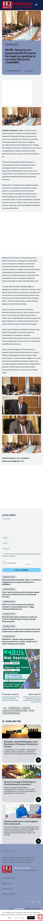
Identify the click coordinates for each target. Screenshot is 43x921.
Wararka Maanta (12, 44)
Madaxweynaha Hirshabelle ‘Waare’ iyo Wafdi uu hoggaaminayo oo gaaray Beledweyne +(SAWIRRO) (21, 582)
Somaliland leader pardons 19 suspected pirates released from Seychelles (10, 698)
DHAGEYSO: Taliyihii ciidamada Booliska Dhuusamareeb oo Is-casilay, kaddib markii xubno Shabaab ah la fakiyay (19, 641)
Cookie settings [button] (19, 918)
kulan (31, 711)
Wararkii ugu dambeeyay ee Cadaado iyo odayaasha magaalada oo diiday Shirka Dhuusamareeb (32, 699)
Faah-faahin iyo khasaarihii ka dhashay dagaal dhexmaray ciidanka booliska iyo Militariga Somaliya (20, 594)
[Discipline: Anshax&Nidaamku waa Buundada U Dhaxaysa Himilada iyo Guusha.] (21, 731)
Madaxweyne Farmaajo (11, 713)
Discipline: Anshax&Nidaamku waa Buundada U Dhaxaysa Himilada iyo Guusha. (21, 744)
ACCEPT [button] (31, 917)
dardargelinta (14, 708)
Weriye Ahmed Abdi (15, 71)
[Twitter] (38, 901)
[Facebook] (27, 901)
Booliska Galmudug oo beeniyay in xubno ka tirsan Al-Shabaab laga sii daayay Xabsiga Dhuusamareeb (19, 619)
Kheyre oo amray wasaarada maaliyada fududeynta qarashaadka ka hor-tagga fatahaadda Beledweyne (18, 606)
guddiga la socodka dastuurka (15, 711)
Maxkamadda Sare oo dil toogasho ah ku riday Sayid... (21, 822)
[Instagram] (32, 901)
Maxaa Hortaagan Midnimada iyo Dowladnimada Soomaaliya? (20, 782)
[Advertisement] (17, 92)
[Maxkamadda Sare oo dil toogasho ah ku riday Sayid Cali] (21, 811)
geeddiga (26, 708)
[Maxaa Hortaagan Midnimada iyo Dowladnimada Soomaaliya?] (21, 772)
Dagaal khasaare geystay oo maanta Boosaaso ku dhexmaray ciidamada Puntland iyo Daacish (21, 630)
